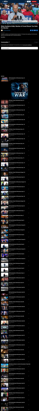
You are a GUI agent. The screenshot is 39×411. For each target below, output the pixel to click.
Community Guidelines (27, 44)
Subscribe (34, 1)
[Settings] (37, 23)
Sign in (29, 1)
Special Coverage (11, 365)
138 (19, 366)
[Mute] (7, 23)
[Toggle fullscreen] (35, 23)
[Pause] (1, 23)
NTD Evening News (11, 79)
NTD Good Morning (6, 30)
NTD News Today (11, 101)
